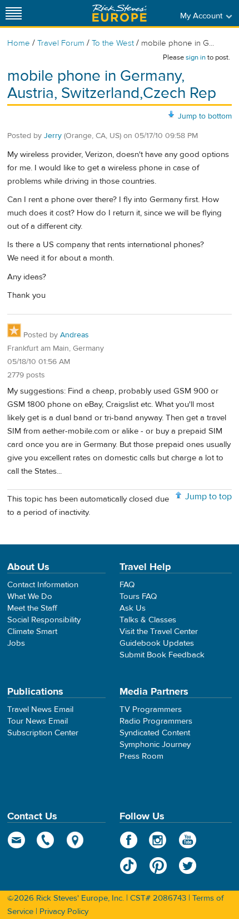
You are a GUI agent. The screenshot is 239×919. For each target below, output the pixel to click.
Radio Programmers (156, 721)
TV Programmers (151, 709)
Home (18, 43)
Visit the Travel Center (159, 631)
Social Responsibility (44, 620)
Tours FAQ (138, 596)
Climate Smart (32, 631)
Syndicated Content (155, 733)
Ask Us (133, 608)
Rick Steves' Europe (119, 13)
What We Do (29, 596)
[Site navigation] (14, 13)
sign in (196, 57)
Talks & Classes (148, 620)
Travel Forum (60, 43)
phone (46, 840)
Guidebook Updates (157, 643)
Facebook (129, 840)
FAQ (127, 584)
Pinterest (158, 865)
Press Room (141, 756)
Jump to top (208, 496)
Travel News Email (40, 709)
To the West (113, 43)
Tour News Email (37, 721)
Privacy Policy (63, 911)
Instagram (158, 840)
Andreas (74, 335)
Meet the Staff (32, 608)
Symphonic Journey (155, 744)
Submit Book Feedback (162, 655)
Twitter (187, 865)
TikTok (129, 865)
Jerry (53, 136)
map (75, 840)
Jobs (16, 643)
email (16, 840)
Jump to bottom (205, 116)
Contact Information (42, 584)
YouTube (187, 840)
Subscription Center (42, 733)
